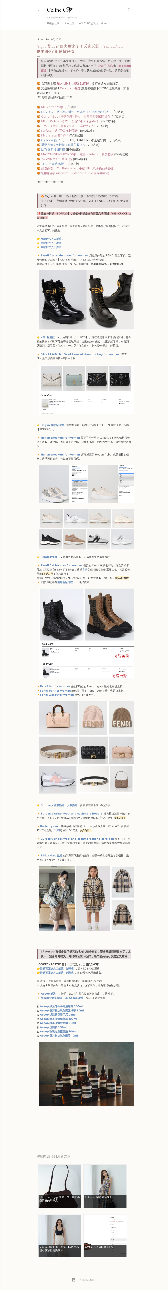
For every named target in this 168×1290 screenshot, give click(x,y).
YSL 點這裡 (48, 337)
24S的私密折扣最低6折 (56, 159)
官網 (84, 569)
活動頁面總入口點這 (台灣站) (57, 968)
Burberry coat (50, 826)
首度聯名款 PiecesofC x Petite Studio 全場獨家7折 (75, 173)
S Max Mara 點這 (52, 855)
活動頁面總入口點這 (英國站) (57, 972)
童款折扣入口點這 (51, 247)
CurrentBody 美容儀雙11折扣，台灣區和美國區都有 (75, 116)
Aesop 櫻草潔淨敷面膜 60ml (58, 1023)
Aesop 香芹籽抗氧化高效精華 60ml (62, 1010)
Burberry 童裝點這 (52, 805)
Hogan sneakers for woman (60, 437)
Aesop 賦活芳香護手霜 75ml (58, 1014)
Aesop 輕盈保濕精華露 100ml (58, 1018)
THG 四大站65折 (52, 164)
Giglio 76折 (49, 140)
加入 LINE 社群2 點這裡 (73, 83)
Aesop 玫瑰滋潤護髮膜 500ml (58, 1031)
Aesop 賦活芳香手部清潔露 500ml (61, 1006)
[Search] (129, 9)
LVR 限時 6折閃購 (53, 149)
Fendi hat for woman (55, 686)
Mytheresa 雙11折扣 (54, 135)
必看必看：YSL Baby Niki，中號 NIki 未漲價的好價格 (77, 168)
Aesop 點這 (48, 993)
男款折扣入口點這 (51, 243)
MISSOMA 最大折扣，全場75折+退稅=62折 (70, 121)
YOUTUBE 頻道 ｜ (89, 23)
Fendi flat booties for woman (61, 565)
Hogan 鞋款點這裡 (52, 425)
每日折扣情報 (52, 1135)
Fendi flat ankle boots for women (64, 255)
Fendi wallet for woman (57, 694)
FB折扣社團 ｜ (54, 23)
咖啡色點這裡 (65, 582)
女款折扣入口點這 (51, 238)
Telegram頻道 (70, 88)
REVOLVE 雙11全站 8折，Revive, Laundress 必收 (75, 112)
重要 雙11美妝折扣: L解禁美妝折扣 (63, 145)
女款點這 (72, 805)
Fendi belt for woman (55, 690)
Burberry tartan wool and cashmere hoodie (72, 813)
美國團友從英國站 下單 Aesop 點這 (62, 997)
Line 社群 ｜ (70, 23)
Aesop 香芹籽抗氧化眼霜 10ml (59, 1035)
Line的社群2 (106, 65)
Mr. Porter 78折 (53, 107)
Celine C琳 (60, 10)
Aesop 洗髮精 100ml (53, 1027)
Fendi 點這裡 (49, 557)
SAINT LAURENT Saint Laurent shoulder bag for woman (80, 354)
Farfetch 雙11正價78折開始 (59, 131)
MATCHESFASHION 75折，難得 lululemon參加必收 (77, 154)
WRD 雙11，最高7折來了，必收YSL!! (68, 126)
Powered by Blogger (86, 1280)
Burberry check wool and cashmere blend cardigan (77, 838)
